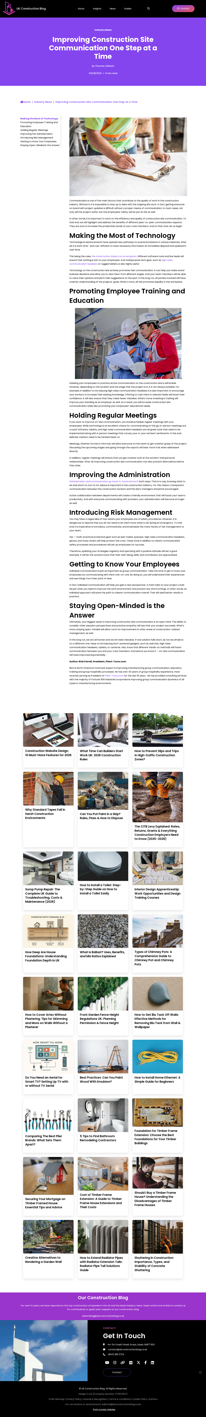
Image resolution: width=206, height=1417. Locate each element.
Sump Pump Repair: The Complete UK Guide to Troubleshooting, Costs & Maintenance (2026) (44, 895)
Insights (97, 8)
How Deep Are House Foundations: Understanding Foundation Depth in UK (46, 956)
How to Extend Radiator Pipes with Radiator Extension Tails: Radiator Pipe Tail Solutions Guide (101, 1264)
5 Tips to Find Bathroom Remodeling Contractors (98, 1138)
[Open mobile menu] (200, 1372)
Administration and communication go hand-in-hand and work (103, 481)
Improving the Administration (36, 133)
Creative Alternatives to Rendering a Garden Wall (43, 1260)
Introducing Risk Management (36, 137)
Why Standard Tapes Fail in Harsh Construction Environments (45, 814)
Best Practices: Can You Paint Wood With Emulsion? (101, 1079)
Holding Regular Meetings (34, 130)
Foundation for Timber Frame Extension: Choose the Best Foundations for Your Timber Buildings (156, 1137)
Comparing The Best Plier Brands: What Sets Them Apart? (43, 1140)
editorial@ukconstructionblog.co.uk (121, 1404)
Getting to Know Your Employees (38, 141)
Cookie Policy (140, 1399)
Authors (153, 1399)
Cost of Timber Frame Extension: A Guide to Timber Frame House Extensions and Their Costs (101, 1201)
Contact (117, 1372)
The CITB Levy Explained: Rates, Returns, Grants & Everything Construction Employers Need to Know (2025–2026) (157, 832)
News (113, 8)
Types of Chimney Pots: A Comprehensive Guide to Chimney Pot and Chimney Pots (154, 958)
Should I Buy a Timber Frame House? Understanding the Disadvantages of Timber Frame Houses (155, 1199)
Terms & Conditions (120, 1399)
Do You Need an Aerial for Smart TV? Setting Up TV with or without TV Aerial (46, 1081)
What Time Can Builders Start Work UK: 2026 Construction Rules (101, 755)
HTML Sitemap (56, 1399)
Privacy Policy (74, 1399)
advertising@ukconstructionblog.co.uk (103, 1316)
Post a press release (104, 1409)
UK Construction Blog (31, 9)
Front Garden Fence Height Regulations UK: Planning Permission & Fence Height (99, 1019)
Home (27, 102)
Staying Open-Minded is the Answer (40, 145)
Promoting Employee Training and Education (39, 124)
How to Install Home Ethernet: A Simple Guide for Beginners (157, 1079)
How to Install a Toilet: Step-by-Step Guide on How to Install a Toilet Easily (100, 889)
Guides (127, 8)
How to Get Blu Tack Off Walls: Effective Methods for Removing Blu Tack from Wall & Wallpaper (157, 1021)
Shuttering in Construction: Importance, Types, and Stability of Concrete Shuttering (154, 1264)
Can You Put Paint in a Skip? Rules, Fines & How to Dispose (101, 816)
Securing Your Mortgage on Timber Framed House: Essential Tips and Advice (45, 1203)
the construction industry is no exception (114, 256)
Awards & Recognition (95, 1399)
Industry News (103, 30)
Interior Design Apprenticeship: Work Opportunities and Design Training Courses (157, 893)
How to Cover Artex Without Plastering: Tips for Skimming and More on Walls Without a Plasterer (46, 1021)
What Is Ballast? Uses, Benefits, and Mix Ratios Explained (102, 954)
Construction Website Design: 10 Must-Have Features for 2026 (48, 753)
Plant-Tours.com (114, 675)
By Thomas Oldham (103, 66)
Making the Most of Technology (39, 118)
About (81, 8)
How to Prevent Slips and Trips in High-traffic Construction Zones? (157, 755)
